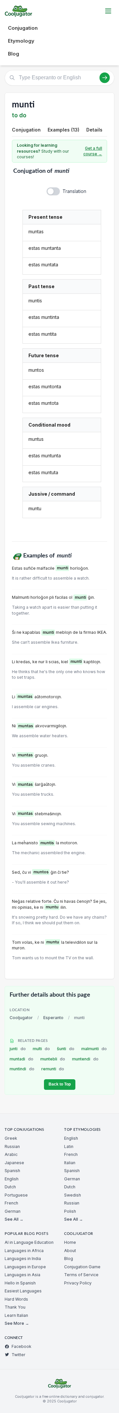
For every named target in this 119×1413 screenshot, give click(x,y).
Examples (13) (63, 130)
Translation (74, 191)
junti (18, 1048)
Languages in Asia (22, 1274)
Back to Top (60, 1084)
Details (94, 130)
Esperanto (53, 1017)
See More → (17, 1323)
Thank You (15, 1307)
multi (41, 1048)
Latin (68, 1146)
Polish (70, 1211)
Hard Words (16, 1299)
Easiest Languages (23, 1290)
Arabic (11, 1154)
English (12, 1178)
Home (70, 1242)
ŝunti (65, 1048)
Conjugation (23, 28)
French (11, 1203)
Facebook (21, 1346)
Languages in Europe (25, 1266)
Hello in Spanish (20, 1282)
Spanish (12, 1170)
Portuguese (16, 1195)
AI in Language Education (29, 1242)
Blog (13, 54)
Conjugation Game (82, 1266)
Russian (12, 1146)
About (70, 1250)
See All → (14, 1219)
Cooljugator (21, 1017)
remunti (52, 1068)
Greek (11, 1138)
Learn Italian (16, 1315)
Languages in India (23, 1258)
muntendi (85, 1058)
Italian (69, 1162)
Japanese (14, 1162)
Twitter (18, 1354)
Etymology (21, 41)
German (12, 1211)
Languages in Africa (24, 1250)
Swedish (72, 1195)
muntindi (22, 1068)
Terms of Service (81, 1274)
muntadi (21, 1058)
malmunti (94, 1048)
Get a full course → (92, 151)
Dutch (10, 1186)
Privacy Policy (78, 1282)
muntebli (52, 1058)
